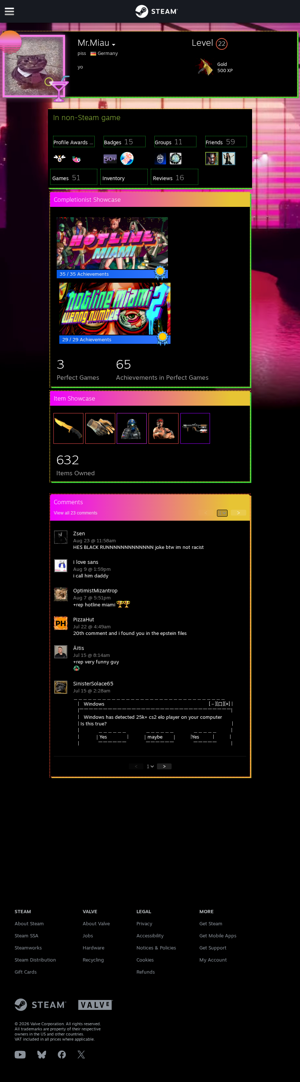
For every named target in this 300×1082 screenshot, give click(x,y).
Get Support (212, 948)
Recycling (93, 960)
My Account (213, 960)
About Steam (29, 923)
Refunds (145, 972)
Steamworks (28, 948)
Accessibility (150, 935)
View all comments (75, 513)
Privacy (144, 923)
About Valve (96, 923)
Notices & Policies (156, 948)
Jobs (88, 935)
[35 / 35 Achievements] (112, 267)
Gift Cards (26, 972)
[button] (244, 42)
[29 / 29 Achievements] (114, 333)
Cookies (145, 960)
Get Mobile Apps (217, 935)
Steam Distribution (35, 960)
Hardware (93, 948)
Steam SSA (26, 935)
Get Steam (210, 923)
